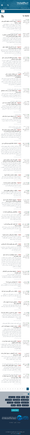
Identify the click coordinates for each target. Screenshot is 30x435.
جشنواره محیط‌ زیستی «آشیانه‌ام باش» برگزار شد (12, 272)
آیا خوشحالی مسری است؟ (13, 282)
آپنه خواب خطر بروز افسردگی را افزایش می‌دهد (12, 225)
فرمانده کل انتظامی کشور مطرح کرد (14, 89)
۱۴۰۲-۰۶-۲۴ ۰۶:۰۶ (17, 232)
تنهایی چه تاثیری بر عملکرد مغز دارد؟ (11, 313)
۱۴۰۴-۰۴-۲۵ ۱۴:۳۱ (17, 70)
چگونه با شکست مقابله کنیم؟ (12, 175)
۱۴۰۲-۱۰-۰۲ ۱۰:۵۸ (17, 172)
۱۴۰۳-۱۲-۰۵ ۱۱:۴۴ (17, 86)
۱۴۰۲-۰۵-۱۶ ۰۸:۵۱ (17, 310)
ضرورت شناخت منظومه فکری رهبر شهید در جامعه (11, 22)
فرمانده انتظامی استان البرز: (15, 101)
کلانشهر (18, 397)
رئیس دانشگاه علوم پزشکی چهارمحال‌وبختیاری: (12, 374)
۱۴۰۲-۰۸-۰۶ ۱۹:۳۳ (17, 209)
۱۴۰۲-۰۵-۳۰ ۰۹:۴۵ (17, 268)
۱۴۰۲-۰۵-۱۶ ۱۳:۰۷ (17, 299)
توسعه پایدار (17, 402)
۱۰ (5, 389)
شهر (27, 397)
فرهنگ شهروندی (25, 402)
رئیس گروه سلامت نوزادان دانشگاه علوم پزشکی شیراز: (11, 324)
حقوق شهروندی (16, 400)
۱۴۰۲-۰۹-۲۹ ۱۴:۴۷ (17, 180)
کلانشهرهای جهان (24, 400)
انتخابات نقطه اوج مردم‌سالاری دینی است (11, 144)
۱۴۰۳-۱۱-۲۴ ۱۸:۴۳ (17, 98)
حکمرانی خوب (10, 402)
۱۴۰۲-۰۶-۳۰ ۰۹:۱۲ (17, 221)
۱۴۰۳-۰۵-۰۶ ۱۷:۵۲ (17, 124)
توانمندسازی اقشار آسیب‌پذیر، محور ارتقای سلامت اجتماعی (11, 58)
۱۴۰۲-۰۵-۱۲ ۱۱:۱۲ (17, 338)
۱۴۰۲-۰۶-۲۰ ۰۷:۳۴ (17, 252)
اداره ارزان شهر (25, 405)
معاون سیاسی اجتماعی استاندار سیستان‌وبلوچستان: (15, 127)
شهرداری (18, 405)
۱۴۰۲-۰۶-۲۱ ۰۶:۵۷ (17, 241)
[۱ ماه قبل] (25, 21)
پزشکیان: (19, 73)
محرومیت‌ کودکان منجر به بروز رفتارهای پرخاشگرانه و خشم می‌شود (12, 200)
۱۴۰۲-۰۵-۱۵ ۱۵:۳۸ (17, 320)
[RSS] (2, 16)
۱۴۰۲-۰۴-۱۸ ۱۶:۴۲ (17, 384)
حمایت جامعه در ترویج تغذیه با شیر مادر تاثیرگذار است (11, 327)
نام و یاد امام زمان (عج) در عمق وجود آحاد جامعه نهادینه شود (12, 47)
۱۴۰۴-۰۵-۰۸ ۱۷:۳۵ (16, 55)
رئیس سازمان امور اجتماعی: (15, 33)
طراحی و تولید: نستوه (14, 433)
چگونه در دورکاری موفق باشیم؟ (12, 190)
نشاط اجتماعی (8, 400)
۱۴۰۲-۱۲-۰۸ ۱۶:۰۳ (17, 140)
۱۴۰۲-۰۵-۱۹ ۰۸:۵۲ (17, 288)
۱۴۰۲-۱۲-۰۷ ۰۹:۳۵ (17, 157)
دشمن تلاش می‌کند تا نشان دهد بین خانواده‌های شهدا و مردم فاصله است (11, 130)
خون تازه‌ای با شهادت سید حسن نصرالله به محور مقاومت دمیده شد (11, 103)
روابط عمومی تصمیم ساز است (12, 183)
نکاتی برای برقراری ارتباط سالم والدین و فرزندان (11, 245)
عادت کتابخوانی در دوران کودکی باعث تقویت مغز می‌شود (11, 354)
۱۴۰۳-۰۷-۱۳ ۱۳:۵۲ (17, 112)
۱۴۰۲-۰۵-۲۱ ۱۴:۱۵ (17, 279)
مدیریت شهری (12, 397)
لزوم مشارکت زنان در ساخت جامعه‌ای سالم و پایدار (11, 91)
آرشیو (15, 422)
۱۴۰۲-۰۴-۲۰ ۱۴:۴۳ (17, 361)
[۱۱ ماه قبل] (25, 35)
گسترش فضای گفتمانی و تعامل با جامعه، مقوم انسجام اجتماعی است (11, 35)
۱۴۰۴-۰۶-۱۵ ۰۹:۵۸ (17, 44)
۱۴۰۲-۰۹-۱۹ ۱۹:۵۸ (17, 187)
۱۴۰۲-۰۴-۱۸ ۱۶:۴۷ (17, 371)
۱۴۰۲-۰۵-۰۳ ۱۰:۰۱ (17, 350)
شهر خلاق (13, 405)
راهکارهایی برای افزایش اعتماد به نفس (12, 212)
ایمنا (20, 3)
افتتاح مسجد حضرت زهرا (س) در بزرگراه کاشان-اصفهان (11, 342)
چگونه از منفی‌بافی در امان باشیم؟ (12, 235)
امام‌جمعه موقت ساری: (16, 20)
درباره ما (18, 422)
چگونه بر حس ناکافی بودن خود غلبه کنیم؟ (11, 292)
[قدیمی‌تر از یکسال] (25, 48)
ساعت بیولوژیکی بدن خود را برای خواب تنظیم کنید (12, 255)
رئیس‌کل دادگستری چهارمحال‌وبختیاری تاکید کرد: (11, 364)
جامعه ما (26, 15)
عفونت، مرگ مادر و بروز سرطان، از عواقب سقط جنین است (11, 376)
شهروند (23, 397)
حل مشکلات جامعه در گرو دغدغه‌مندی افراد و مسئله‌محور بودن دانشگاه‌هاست (13, 75)
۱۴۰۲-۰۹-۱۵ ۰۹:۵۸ (17, 197)
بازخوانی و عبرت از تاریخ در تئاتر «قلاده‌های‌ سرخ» (12, 302)
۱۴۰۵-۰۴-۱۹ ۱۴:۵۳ (17, 30)
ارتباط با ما (11, 422)
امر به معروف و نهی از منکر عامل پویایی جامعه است (11, 117)
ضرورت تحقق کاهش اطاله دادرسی (11, 365)
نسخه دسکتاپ (15, 410)
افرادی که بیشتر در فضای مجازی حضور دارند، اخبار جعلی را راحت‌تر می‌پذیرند (12, 160)
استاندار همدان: (18, 115)
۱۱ (2, 389)
